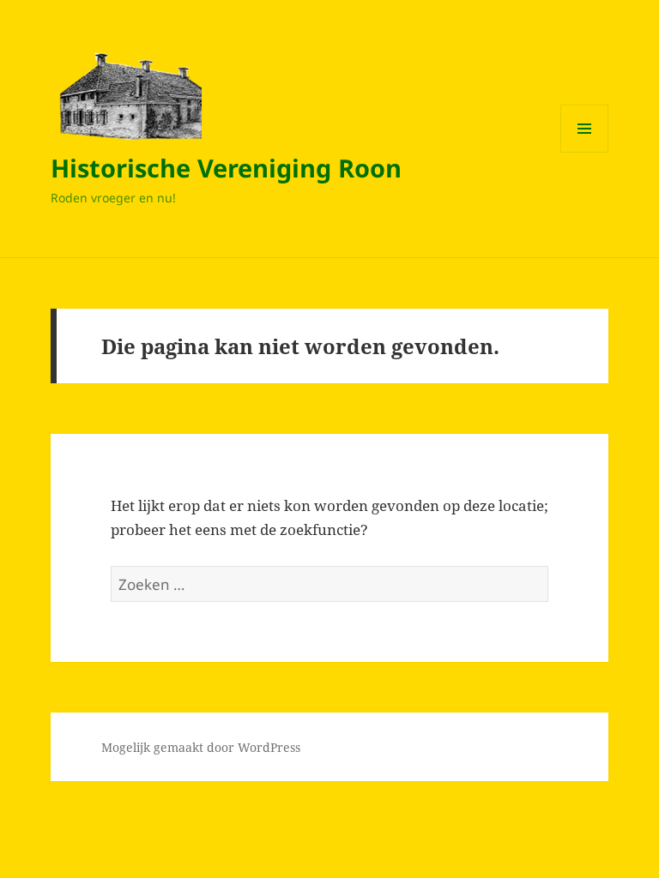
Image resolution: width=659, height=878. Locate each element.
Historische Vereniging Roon (226, 167)
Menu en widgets (584, 152)
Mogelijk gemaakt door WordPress (200, 747)
